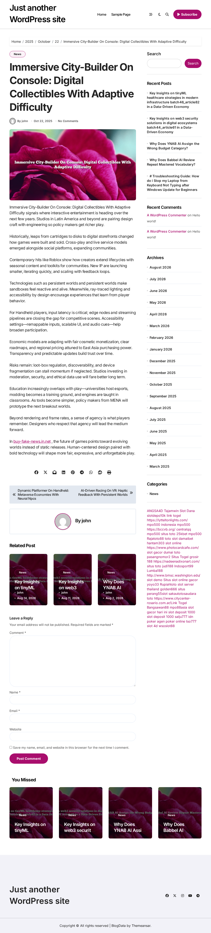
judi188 (167, 566)
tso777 (191, 621)
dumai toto (172, 552)
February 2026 (161, 338)
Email (14, 711)
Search (154, 53)
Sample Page (120, 14)
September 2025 (163, 396)
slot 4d (152, 626)
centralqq (183, 529)
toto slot (171, 538)
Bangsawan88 (158, 607)
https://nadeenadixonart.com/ (177, 561)
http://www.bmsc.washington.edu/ (173, 575)
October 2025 (161, 384)
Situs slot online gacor (180, 580)
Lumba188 (155, 571)
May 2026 (158, 302)
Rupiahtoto (168, 584)
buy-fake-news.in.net (32, 441)
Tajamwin (171, 511)
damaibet (186, 538)
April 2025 (158, 455)
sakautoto (176, 594)
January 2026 (161, 349)
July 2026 (158, 279)
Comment (17, 633)
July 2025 (158, 419)
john (86, 520)
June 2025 (158, 431)
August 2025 (160, 408)
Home (101, 14)
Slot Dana (187, 511)
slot (165, 594)
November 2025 (163, 373)
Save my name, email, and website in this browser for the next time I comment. (71, 748)
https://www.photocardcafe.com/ (173, 547)
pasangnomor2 (158, 557)
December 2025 (163, 361)
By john (22, 121)
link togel (174, 515)
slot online (173, 543)
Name (15, 692)
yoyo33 (153, 584)
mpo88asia (178, 607)
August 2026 (160, 267)
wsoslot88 (167, 626)
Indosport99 (183, 566)
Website (15, 729)
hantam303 (155, 543)
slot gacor (155, 552)
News (17, 54)
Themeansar (141, 926)
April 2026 (158, 314)
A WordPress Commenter (166, 231)
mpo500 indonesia (161, 524)
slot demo (154, 580)
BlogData (118, 926)
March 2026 (159, 326)
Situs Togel (180, 557)
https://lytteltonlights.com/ (167, 520)
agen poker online (171, 621)
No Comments (68, 121)
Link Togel (179, 603)
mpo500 (183, 524)
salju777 (181, 617)
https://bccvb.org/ (161, 529)
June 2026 (158, 291)
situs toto (168, 534)
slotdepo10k (156, 515)
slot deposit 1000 (181, 612)
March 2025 (159, 466)
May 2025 (158, 443)
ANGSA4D (155, 511)
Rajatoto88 (155, 538)
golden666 (168, 589)
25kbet (181, 534)
